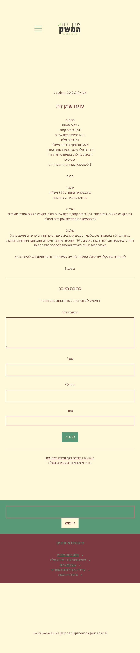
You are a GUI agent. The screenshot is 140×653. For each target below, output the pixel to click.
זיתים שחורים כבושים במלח (68, 560)
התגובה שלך (70, 313)
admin (62, 93)
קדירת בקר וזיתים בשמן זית (68, 570)
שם (70, 359)
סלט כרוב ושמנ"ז (68, 555)
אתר (70, 411)
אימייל (70, 385)
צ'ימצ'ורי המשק (68, 575)
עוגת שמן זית (68, 565)
